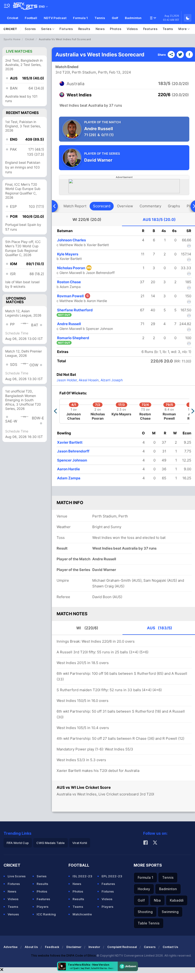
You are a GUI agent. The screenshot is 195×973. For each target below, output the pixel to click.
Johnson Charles (71, 240)
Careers (150, 947)
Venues (13, 914)
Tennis (99, 18)
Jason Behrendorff (73, 451)
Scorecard (101, 206)
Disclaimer (73, 947)
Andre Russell (69, 324)
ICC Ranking (46, 914)
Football (31, 18)
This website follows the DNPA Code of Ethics (64, 955)
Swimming (170, 912)
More (183, 29)
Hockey (144, 889)
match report (74, 206)
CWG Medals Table (50, 843)
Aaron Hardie (68, 469)
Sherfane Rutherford (75, 310)
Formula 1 (80, 18)
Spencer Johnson (72, 460)
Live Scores (17, 876)
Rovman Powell (73, 296)
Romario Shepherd (73, 338)
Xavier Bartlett (70, 442)
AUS (159, 219)
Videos (132, 29)
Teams (168, 29)
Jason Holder (67, 380)
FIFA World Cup (18, 843)
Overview (125, 206)
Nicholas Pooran (74, 268)
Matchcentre (82, 914)
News (100, 29)
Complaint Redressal (122, 947)
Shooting (145, 912)
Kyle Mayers (67, 254)
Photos (115, 29)
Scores (30, 29)
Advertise (11, 947)
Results (84, 29)
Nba (157, 900)
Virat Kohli (79, 843)
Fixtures (66, 29)
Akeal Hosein (88, 380)
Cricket (12, 18)
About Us (31, 947)
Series (46, 29)
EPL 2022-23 (112, 876)
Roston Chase (69, 282)
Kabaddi (177, 900)
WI (87, 219)
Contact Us (170, 947)
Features (150, 29)
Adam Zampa (68, 478)
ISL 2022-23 (82, 876)
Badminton (133, 18)
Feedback (52, 947)
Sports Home (12, 39)
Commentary (150, 206)
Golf (115, 18)
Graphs (174, 206)
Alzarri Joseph (111, 380)
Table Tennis (149, 923)
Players (43, 906)
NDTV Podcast (55, 18)
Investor (94, 947)
